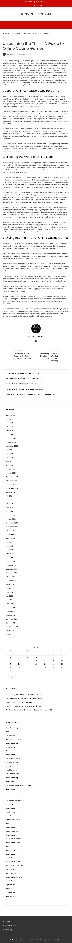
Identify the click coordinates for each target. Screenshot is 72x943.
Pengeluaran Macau (13, 758)
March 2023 (10, 557)
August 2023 (10, 538)
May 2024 (9, 504)
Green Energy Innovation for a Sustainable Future (24, 373)
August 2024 (10, 492)
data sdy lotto (11, 896)
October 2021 (11, 623)
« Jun (7, 677)
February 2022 (11, 608)
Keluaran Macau (12, 762)
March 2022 (10, 604)
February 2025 (11, 469)
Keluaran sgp (10, 735)
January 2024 (11, 519)
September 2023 (12, 534)
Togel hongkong (12, 728)
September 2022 (12, 581)
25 (19, 667)
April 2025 (9, 461)
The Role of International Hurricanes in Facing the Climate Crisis (30, 394)
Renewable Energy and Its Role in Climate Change (24, 378)
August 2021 (10, 631)
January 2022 (11, 611)
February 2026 (11, 438)
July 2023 (9, 542)
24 (10, 667)
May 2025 (9, 458)
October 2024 (11, 484)
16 (62, 660)
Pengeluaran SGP (9, 926)
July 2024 (9, 496)
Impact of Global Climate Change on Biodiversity (25, 389)
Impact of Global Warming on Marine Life (21, 384)
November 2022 (11, 573)
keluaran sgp (10, 747)
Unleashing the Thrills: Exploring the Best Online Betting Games (23, 354)
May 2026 (9, 427)
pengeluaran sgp (12, 743)
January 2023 (11, 565)
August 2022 (10, 584)
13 (36, 660)
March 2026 (10, 434)
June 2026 (9, 423)
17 (10, 664)
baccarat (58, 99)
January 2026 (11, 442)
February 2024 (11, 515)
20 (36, 664)
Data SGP (6, 922)
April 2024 (9, 508)
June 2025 (9, 454)
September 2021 (12, 627)
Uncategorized (8, 39)
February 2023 (11, 561)
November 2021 (11, 619)
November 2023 (11, 527)
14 (45, 660)
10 (10, 660)
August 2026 (10, 415)
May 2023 (9, 550)
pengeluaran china (13, 843)
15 (53, 660)
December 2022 (12, 569)
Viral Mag (49, 940)
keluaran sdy (10, 892)
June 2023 (9, 546)
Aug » (12, 677)
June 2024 (9, 500)
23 (62, 664)
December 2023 (12, 523)
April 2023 (9, 554)
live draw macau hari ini (14, 865)
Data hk (9, 751)
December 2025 (12, 446)
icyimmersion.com (36, 14)
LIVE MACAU (10, 766)
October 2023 (11, 531)
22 (53, 664)
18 (19, 664)
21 (45, 664)
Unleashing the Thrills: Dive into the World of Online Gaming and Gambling (49, 356)
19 (27, 664)
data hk (8, 732)
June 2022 (9, 592)
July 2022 (9, 588)
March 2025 (10, 465)
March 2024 (10, 511)
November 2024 (12, 481)
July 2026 (9, 419)
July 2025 (9, 450)
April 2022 (9, 600)
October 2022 (11, 577)
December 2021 (11, 615)
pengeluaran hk (11, 755)
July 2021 (9, 634)
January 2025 (11, 473)
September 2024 (12, 488)
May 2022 (9, 596)
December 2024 (12, 477)
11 (19, 660)
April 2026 (9, 431)
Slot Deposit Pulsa (12, 774)
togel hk (9, 888)
